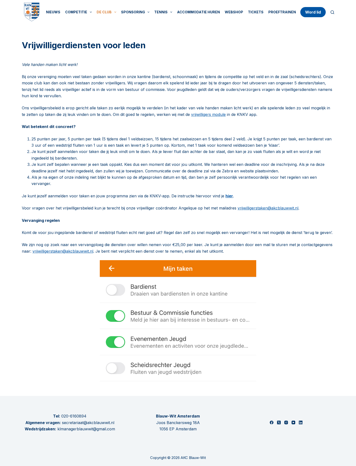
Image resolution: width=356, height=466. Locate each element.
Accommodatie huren (198, 12)
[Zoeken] (332, 12)
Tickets (255, 12)
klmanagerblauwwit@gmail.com (86, 428)
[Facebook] (271, 422)
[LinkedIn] (300, 422)
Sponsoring (133, 12)
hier (229, 195)
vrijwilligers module (208, 114)
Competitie (76, 12)
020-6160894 (73, 416)
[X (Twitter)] (279, 422)
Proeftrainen (282, 12)
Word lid (313, 12)
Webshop (234, 12)
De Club (104, 12)
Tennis (161, 12)
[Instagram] (286, 422)
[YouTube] (293, 422)
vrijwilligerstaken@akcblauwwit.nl (268, 208)
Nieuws (53, 12)
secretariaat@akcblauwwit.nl (87, 422)
